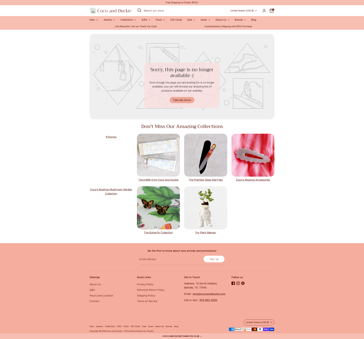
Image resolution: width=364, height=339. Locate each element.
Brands (239, 19)
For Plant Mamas (206, 232)
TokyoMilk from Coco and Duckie (158, 179)
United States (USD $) (242, 10)
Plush (159, 19)
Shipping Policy (146, 295)
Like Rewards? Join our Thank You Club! (136, 26)
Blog (253, 19)
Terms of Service (147, 301)
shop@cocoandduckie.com (209, 293)
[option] (136, 26)
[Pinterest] (243, 283)
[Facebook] (233, 283)
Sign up (214, 259)
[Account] (264, 11)
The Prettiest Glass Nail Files (206, 179)
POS (126, 331)
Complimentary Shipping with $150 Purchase (228, 26)
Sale (190, 19)
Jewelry (108, 19)
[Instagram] (238, 283)
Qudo (204, 19)
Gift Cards (176, 19)
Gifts (145, 19)
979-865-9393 (208, 300)
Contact (94, 301)
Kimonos (111, 136)
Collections (127, 19)
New (93, 19)
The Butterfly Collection (158, 232)
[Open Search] (139, 10)
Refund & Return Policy (151, 289)
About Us (221, 19)
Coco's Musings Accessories (253, 179)
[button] (182, 336)
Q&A (92, 289)
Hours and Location (101, 295)
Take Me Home (182, 99)
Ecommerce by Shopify (143, 331)
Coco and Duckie (114, 331)
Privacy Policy (145, 284)
